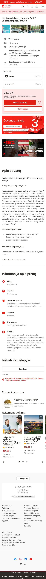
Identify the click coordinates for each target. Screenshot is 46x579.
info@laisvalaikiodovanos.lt (24, 496)
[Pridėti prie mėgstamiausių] (39, 102)
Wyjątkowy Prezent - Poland (13, 542)
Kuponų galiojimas (9, 513)
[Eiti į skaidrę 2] (23, 462)
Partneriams (7, 505)
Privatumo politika (31, 505)
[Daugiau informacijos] (24, 46)
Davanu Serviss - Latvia (11, 540)
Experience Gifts (8, 545)
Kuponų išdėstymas (31, 513)
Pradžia (4, 12)
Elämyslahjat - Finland (11, 535)
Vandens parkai (29, 12)
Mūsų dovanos (8, 511)
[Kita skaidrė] (42, 462)
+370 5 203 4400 (24, 487)
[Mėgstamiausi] (32, 6)
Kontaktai (27, 526)
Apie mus (6, 508)
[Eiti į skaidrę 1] (19, 462)
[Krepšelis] (36, 6)
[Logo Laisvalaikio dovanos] (7, 6)
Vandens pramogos (15, 12)
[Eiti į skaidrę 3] (27, 462)
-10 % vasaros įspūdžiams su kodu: (17, 2)
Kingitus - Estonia (9, 537)
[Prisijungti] (27, 6)
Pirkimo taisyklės (8, 516)
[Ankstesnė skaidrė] (4, 462)
